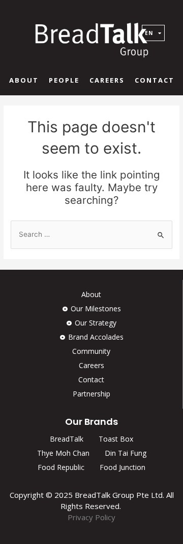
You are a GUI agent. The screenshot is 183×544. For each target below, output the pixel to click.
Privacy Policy (91, 517)
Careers (107, 80)
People (64, 80)
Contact (154, 80)
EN (149, 33)
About (24, 80)
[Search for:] (91, 234)
